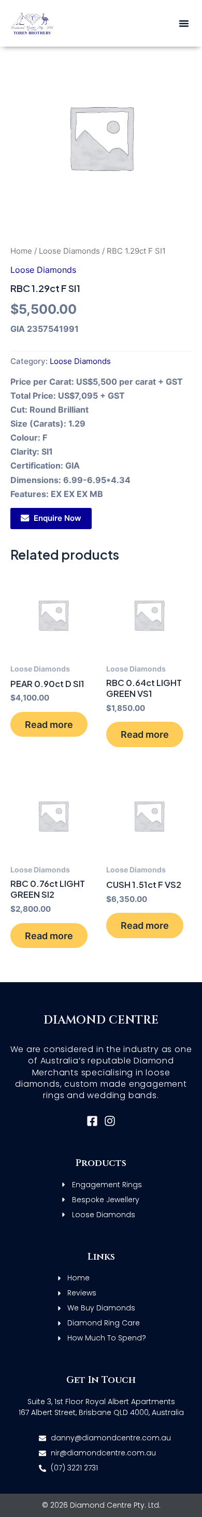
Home (21, 251)
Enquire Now (57, 518)
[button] (184, 23)
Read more (49, 724)
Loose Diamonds (69, 251)
